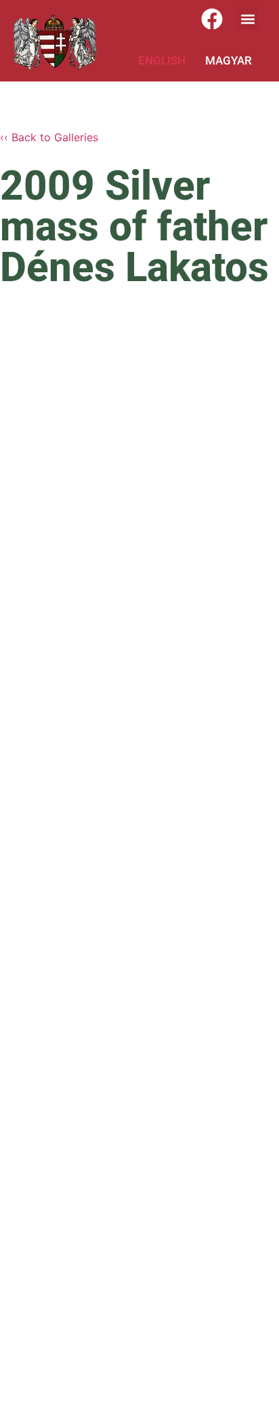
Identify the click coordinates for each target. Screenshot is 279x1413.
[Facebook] (212, 19)
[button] (247, 18)
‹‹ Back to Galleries (49, 137)
